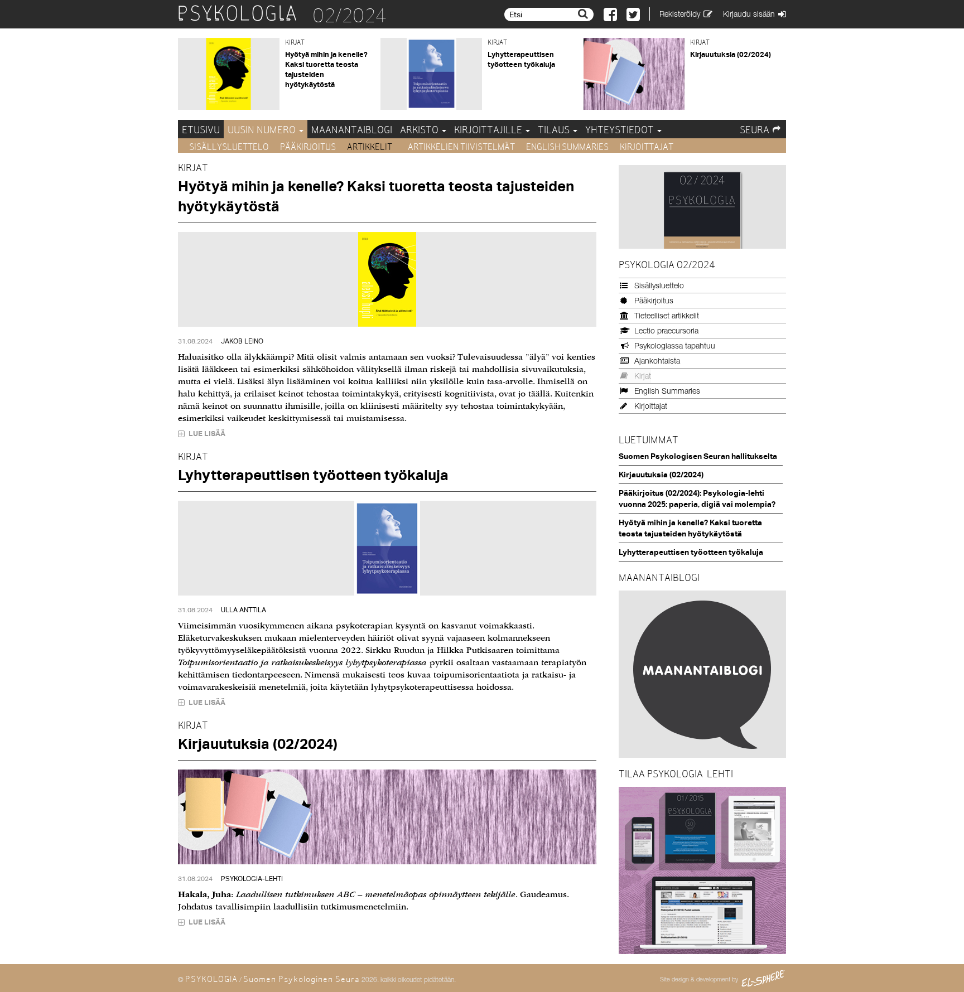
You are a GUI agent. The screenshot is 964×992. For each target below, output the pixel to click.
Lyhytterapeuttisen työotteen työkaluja (313, 474)
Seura (754, 130)
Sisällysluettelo (229, 147)
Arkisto (420, 130)
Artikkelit (370, 147)
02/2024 (349, 15)
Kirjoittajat (646, 147)
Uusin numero (263, 130)
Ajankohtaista (657, 360)
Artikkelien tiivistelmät (461, 147)
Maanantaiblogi (351, 130)
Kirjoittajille (489, 130)
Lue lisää (206, 433)
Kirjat (642, 375)
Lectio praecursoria (666, 330)
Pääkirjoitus (308, 147)
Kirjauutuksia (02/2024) (730, 54)
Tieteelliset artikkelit (666, 315)
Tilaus (555, 130)
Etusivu (201, 130)
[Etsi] (584, 14)
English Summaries (567, 147)
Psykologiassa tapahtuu (674, 345)
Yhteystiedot (620, 130)
